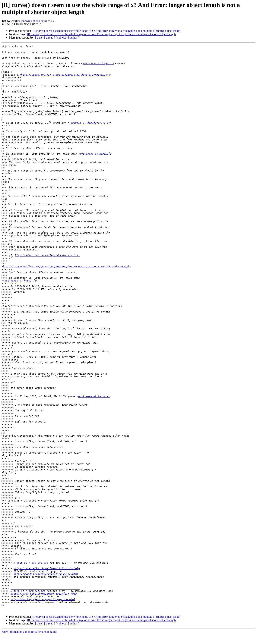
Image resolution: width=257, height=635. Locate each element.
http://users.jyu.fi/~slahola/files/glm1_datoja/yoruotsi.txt (65, 74)
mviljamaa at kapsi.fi (98, 63)
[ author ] (73, 37)
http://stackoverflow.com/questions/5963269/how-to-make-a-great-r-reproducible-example (67, 266)
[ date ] (39, 37)
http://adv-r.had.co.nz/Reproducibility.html (47, 255)
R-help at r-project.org (31, 562)
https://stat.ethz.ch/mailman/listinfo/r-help (47, 568)
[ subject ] (61, 37)
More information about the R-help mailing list (29, 631)
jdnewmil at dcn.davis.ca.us (37, 21)
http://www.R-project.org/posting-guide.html (46, 574)
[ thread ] (49, 37)
